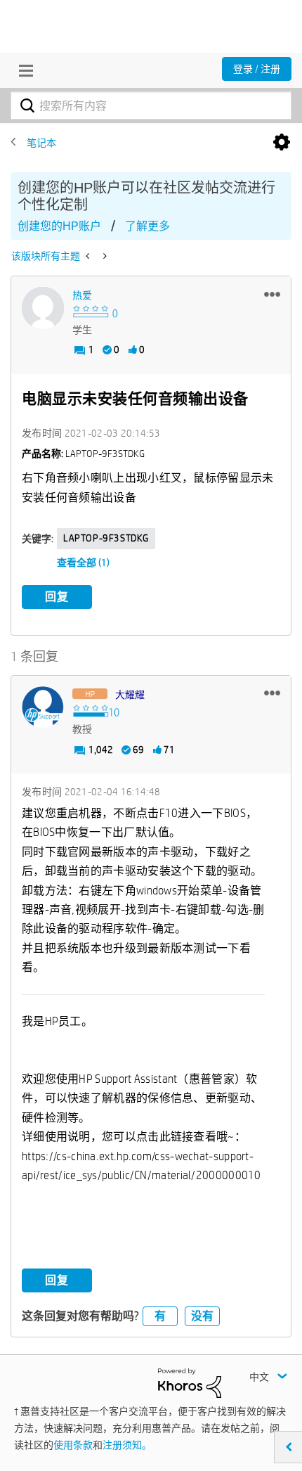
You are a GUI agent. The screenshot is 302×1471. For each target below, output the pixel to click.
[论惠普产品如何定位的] (89, 256)
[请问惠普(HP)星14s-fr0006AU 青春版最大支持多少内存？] (103, 256)
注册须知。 (127, 1445)
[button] (272, 294)
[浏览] (22, 70)
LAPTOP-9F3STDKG (106, 538)
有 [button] (160, 1316)
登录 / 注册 (256, 69)
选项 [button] (281, 143)
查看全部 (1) (83, 562)
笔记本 (41, 142)
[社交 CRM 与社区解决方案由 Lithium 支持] (189, 1382)
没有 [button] (202, 1316)
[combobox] (151, 105)
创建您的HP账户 (59, 226)
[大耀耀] (43, 707)
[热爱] (43, 308)
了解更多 (147, 226)
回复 (57, 596)
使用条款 (73, 1445)
